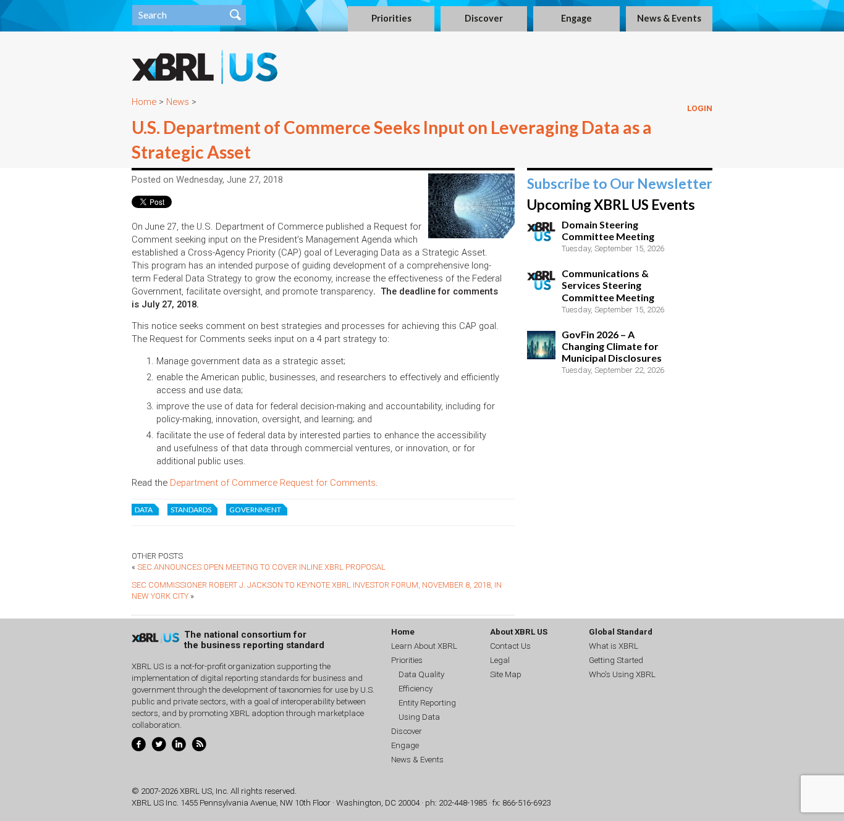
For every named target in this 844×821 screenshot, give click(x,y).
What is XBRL (613, 646)
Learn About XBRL (424, 646)
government (255, 509)
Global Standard (620, 631)
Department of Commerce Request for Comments (273, 482)
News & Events (669, 18)
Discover (484, 18)
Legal (500, 660)
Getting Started (616, 660)
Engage (576, 18)
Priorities (391, 18)
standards (191, 509)
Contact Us (510, 646)
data (144, 509)
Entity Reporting (427, 702)
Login (699, 108)
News (177, 101)
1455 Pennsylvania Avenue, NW (236, 802)
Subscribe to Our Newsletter (619, 183)
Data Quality (421, 674)
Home (144, 101)
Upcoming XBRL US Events (611, 204)
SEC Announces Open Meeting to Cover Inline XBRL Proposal (261, 567)
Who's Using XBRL (622, 674)
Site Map (505, 674)
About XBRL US (518, 631)
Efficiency (416, 688)
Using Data (419, 717)
